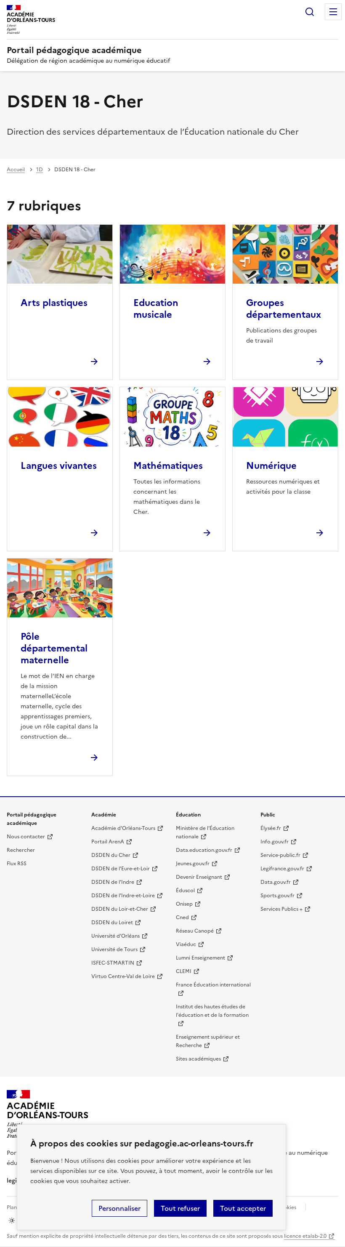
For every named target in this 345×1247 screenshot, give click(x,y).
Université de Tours (114, 949)
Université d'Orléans (115, 936)
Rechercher (309, 11)
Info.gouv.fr (274, 842)
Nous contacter (26, 836)
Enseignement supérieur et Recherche (208, 1041)
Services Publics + (281, 909)
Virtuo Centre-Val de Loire (123, 976)
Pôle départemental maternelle (54, 648)
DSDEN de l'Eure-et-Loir (120, 868)
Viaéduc (186, 944)
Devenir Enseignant (199, 877)
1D (39, 169)
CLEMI (183, 971)
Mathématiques (168, 466)
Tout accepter (243, 1208)
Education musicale (155, 309)
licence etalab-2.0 (305, 1236)
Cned (182, 917)
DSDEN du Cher (110, 855)
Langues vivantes (59, 466)
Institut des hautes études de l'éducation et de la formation (212, 1011)
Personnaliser (119, 1208)
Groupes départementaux (283, 309)
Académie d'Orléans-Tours (123, 828)
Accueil (16, 169)
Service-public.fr (280, 855)
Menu (333, 11)
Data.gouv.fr (275, 882)
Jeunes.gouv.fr (193, 863)
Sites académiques (198, 1059)
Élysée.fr (270, 828)
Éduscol (185, 890)
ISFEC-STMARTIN (112, 963)
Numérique (271, 466)
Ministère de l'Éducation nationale (205, 832)
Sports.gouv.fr (277, 895)
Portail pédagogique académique (74, 50)
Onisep (184, 904)
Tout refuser (180, 1208)
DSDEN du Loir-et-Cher (119, 909)
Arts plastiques (54, 303)
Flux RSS (17, 863)
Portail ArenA (107, 842)
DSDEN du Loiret (112, 922)
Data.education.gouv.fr (204, 850)
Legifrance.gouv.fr (282, 868)
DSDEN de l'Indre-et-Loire (123, 895)
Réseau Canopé (195, 931)
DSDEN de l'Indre (112, 882)
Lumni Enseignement (200, 958)
